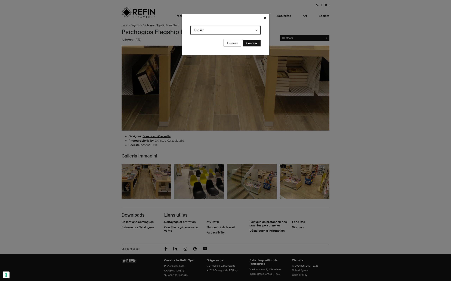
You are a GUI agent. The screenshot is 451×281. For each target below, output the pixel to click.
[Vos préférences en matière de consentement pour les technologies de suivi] (6, 274)
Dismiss (232, 43)
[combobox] (225, 30)
